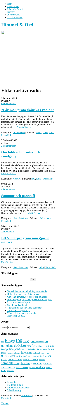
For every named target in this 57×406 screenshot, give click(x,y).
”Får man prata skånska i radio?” (27, 110)
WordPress (26, 395)
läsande (43, 353)
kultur (3, 353)
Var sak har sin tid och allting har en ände (27, 291)
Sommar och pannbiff (18, 196)
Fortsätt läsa (24, 127)
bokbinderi (40, 341)
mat (48, 353)
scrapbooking (23, 363)
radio (45, 132)
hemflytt (5, 349)
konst (39, 349)
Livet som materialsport (18, 302)
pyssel (4, 359)
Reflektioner (13, 6)
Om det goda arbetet (17, 305)
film (29, 346)
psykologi (45, 355)
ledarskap (17, 353)
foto (33, 178)
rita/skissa (42, 360)
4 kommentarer (8, 189)
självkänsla (47, 363)
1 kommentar (7, 231)
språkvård (32, 368)
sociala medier (22, 367)
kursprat (10, 353)
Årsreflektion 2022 (16, 316)
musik (18, 356)
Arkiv (4, 327)
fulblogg (41, 346)
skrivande (8, 367)
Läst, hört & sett (15, 9)
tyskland (48, 367)
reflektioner (28, 359)
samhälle (7, 363)
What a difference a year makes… (23, 313)
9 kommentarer (8, 103)
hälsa (11, 349)
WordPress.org (14, 390)
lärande (37, 353)
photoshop (36, 356)
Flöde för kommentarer (18, 387)
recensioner (15, 359)
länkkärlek (31, 353)
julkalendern (31, 349)
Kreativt (11, 12)
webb (51, 132)
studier (40, 367)
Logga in (11, 382)
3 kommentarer (8, 145)
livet (24, 352)
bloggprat (29, 341)
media (38, 132)
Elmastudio (6, 398)
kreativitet (48, 349)
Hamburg (50, 345)
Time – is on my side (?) (18, 310)
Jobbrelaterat (13, 14)
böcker (42, 218)
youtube (11, 371)
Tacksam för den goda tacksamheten (24, 307)
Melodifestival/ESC (8, 356)
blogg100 (13, 340)
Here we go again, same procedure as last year (29, 299)
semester (37, 363)
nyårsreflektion (26, 356)
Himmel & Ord (17, 24)
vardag (4, 370)
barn (2, 341)
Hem (9, 3)
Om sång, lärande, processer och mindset (27, 296)
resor (35, 359)
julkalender (20, 349)
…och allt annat (14, 17)
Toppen (5, 403)
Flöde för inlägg (15, 385)
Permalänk (6, 135)
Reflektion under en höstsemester (23, 294)
